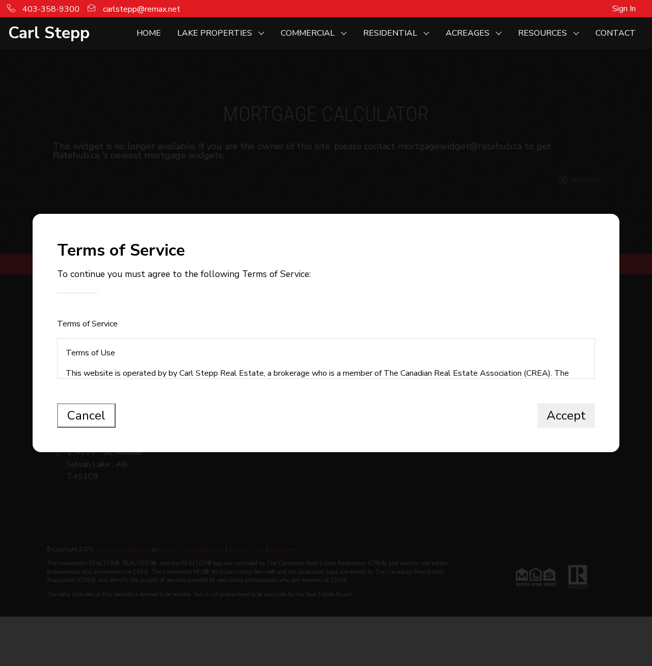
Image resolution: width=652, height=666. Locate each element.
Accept (566, 415)
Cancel (86, 415)
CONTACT (615, 33)
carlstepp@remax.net (140, 9)
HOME (149, 33)
